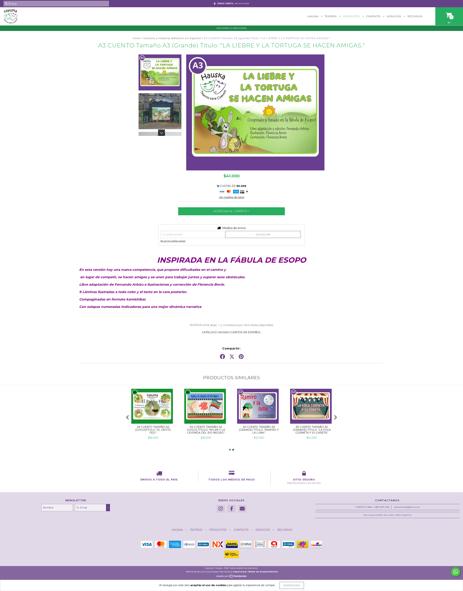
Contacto (373, 16)
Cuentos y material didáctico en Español (172, 38)
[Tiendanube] (231, 577)
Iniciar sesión (242, 3)
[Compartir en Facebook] (222, 356)
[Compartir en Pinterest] (241, 356)
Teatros (330, 16)
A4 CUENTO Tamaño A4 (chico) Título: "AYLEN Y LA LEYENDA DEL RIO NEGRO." (206, 429)
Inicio (137, 38)
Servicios (393, 16)
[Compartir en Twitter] (231, 356)
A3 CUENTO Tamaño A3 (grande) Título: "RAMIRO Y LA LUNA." (259, 429)
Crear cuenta (225, 3)
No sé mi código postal (172, 241)
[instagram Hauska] (220, 509)
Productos (351, 16)
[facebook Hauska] (231, 509)
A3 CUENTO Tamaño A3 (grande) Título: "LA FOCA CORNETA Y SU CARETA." (312, 429)
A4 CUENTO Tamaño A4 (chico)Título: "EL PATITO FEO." (153, 429)
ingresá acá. (240, 571)
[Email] (242, 509)
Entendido (291, 585)
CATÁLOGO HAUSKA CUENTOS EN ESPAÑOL (231, 332)
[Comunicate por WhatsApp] (455, 572)
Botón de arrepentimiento (263, 571)
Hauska (312, 16)
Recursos (414, 16)
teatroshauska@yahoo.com (407, 507)
